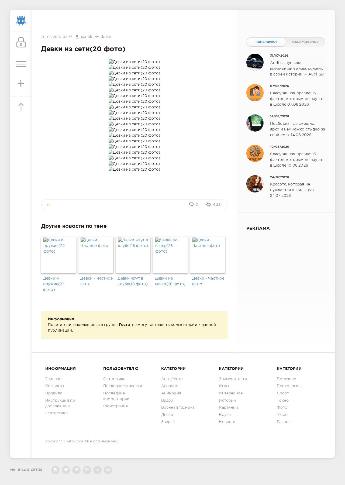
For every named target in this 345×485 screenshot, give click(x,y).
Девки (167, 415)
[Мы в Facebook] (76, 470)
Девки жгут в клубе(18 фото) (132, 281)
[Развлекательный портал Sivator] (21, 21)
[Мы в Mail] (108, 470)
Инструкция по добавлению (60, 403)
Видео (167, 400)
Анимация (171, 393)
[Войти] (21, 42)
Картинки (228, 407)
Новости (227, 422)
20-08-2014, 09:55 (56, 37)
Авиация (169, 386)
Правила (53, 393)
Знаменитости (233, 379)
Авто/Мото (172, 379)
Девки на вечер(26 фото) (170, 281)
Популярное (267, 42)
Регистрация (115, 406)
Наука (225, 415)
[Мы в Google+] (87, 470)
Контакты (54, 386)
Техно (283, 400)
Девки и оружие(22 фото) (53, 284)
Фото (106, 37)
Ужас (282, 415)
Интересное (231, 393)
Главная (53, 379)
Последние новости (122, 386)
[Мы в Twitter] (66, 470)
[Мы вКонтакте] (55, 470)
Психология (289, 386)
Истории (227, 400)
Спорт (283, 393)
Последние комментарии (116, 396)
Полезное (286, 379)
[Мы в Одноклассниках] (97, 470)
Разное (284, 422)
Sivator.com (73, 441)
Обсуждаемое (305, 42)
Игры (224, 386)
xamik (86, 37)
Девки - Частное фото (96, 281)
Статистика (56, 413)
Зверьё (168, 422)
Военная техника (178, 407)
